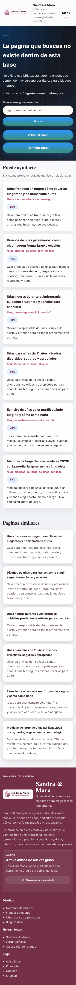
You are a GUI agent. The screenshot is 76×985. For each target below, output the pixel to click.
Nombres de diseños (20, 908)
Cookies (11, 971)
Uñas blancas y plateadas (23, 917)
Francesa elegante (18, 912)
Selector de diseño (18, 937)
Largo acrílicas (16, 941)
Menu (66, 13)
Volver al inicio (38, 135)
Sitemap (11, 975)
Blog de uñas (14, 922)
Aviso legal (13, 961)
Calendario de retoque (21, 946)
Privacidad (13, 966)
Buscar (38, 121)
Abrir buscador (38, 147)
